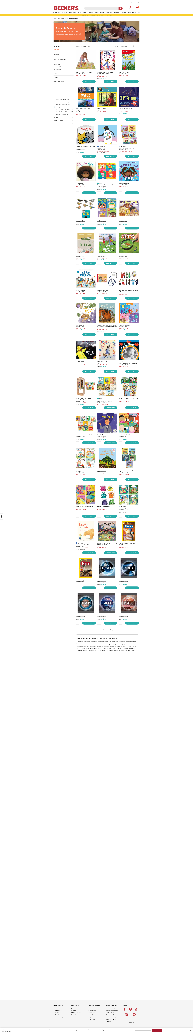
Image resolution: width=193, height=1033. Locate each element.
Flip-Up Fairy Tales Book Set (127, 508)
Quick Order (74, 1008)
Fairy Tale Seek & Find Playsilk (84, 72)
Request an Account (94, 1014)
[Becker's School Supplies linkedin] (126, 1015)
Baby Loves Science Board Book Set (107, 220)
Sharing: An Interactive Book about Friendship (85, 147)
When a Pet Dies (101, 108)
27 (110, 629)
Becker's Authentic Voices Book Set (128, 398)
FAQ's (90, 1017)
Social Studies (58, 85)
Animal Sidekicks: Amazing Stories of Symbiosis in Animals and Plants (107, 326)
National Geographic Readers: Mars (85, 580)
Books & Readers (58, 57)
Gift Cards (73, 1010)
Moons (99, 615)
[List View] (137, 46)
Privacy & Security (58, 1017)
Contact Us (125, 1)
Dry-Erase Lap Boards (60, 59)
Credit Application (110, 1012)
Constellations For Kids (125, 108)
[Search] (121, 8)
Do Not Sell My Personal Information (143, 1030)
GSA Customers (75, 1014)
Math (55, 73)
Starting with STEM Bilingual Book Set (128, 470)
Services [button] (105, 1)
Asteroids (100, 580)
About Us (56, 1008)
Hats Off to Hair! (123, 220)
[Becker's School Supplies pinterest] (130, 1010)
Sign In (130, 9)
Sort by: (117, 46)
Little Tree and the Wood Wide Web (107, 470)
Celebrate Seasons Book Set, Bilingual (84, 470)
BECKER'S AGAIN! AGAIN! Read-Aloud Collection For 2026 (105, 400)
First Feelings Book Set (103, 506)
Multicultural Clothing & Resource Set (128, 291)
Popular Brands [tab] (58, 120)
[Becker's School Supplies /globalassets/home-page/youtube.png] (134, 1016)
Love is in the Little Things (83, 544)
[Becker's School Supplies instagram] (136, 1010)
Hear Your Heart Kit (102, 290)
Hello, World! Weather (125, 325)
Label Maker (109, 1021)
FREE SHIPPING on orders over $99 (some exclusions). (96, 15)
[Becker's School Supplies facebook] (125, 1010)
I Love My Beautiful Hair (125, 183)
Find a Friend (101, 148)
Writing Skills (57, 69)
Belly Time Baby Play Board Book (128, 363)
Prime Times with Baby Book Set (85, 506)
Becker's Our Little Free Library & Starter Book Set (85, 399)
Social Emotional (59, 81)
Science (56, 77)
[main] (107, 350)
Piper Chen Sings (102, 361)
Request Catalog (134, 1)
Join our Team (57, 1012)
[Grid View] (133, 46)
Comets (121, 580)
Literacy (66, 18)
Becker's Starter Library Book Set (85, 434)
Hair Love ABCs (80, 183)
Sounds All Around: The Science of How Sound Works (107, 544)
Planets (121, 615)
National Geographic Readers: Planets (127, 544)
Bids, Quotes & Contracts (112, 1010)
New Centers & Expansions (113, 1017)
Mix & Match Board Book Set (105, 184)
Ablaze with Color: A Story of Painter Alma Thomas (105, 73)
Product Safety (58, 1010)
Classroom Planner (111, 1019)
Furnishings (57, 64)
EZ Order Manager (111, 1008)
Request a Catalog (76, 1012)
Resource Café (116, 1)
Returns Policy (92, 1012)
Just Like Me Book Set (125, 434)
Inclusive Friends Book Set (126, 148)
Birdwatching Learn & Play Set (84, 220)
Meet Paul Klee (101, 434)
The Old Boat (79, 255)
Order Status (92, 1019)
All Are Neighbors (80, 290)
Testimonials (57, 1014)
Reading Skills (57, 66)
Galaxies (78, 615)
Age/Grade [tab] (57, 96)
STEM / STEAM (57, 89)
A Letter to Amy (80, 361)
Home (55, 18)
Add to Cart (89, 81)
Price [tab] (55, 124)
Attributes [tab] (57, 117)
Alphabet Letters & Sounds (61, 52)
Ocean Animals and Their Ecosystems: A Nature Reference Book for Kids (85, 110)
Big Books (56, 54)
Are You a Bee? (80, 325)
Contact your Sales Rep (112, 1014)
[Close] (190, 1030)
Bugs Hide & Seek (124, 72)
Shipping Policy (93, 1010)
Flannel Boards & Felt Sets (61, 62)
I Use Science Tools (124, 255)
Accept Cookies (157, 1030)
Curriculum (60, 18)
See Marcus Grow (102, 255)
